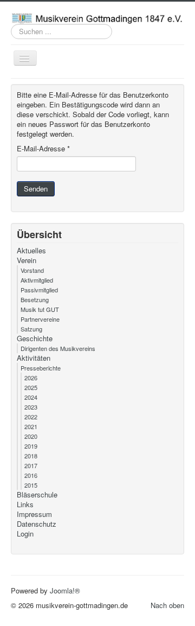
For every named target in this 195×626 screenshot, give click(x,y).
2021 (30, 426)
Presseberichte (41, 367)
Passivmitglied (39, 289)
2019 (30, 446)
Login (25, 534)
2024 (30, 397)
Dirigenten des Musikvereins (58, 348)
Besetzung (35, 299)
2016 (30, 475)
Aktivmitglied (37, 280)
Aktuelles (31, 250)
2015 (30, 485)
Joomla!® (65, 590)
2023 (30, 407)
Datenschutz (36, 524)
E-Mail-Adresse (43, 149)
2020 (30, 436)
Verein (26, 260)
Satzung (31, 328)
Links (25, 504)
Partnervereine (40, 319)
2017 (30, 465)
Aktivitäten (33, 358)
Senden (36, 188)
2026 (30, 377)
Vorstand (32, 270)
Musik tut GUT (40, 309)
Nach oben (167, 605)
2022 (30, 416)
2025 (30, 387)
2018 (30, 455)
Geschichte (35, 338)
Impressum (34, 514)
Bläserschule (37, 495)
